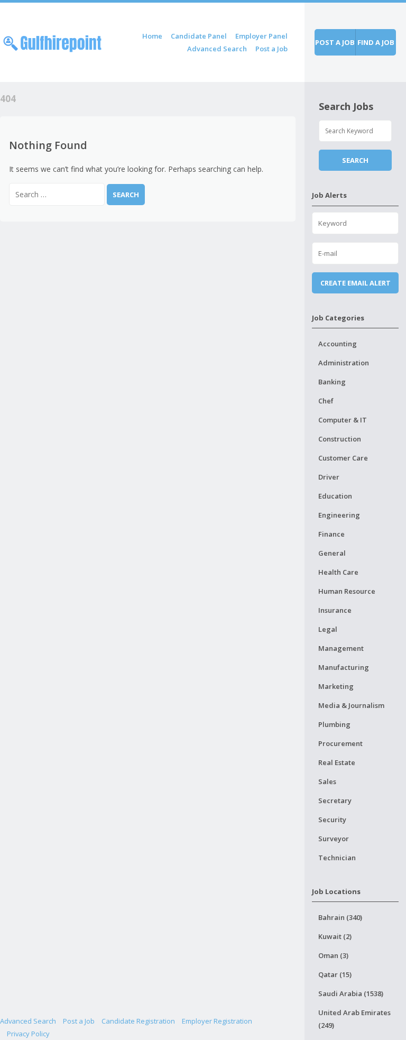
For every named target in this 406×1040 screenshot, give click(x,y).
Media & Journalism (351, 705)
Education (335, 496)
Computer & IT (342, 420)
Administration (343, 362)
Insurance (335, 610)
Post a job (335, 42)
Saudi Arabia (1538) (350, 993)
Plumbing (334, 724)
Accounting (337, 343)
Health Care (338, 572)
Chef (326, 401)
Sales (327, 781)
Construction (339, 439)
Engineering (339, 515)
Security (332, 819)
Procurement (340, 743)
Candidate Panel (199, 36)
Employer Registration (217, 1021)
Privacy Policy (28, 1033)
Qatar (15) (335, 974)
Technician (337, 857)
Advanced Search (217, 48)
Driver (328, 477)
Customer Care (343, 458)
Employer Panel (261, 36)
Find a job (375, 42)
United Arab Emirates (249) (354, 1019)
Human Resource (346, 591)
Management (341, 648)
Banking (332, 381)
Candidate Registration (138, 1021)
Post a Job (271, 48)
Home (152, 36)
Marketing (336, 686)
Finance (331, 534)
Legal (327, 629)
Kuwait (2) (335, 936)
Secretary (335, 800)
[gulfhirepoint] (52, 41)
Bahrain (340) (340, 917)
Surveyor (333, 838)
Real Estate (336, 762)
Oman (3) (333, 955)
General (332, 553)
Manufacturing (343, 667)
